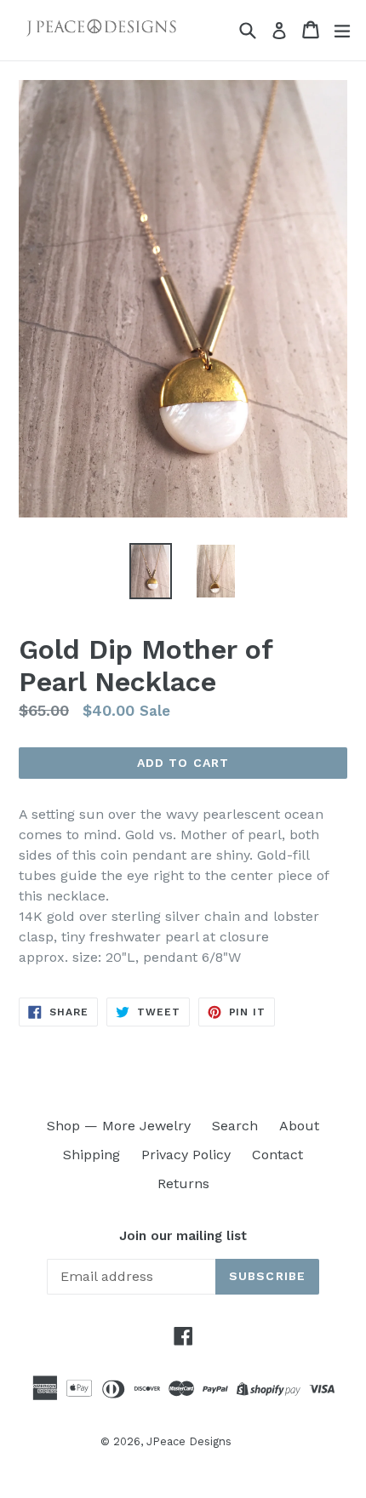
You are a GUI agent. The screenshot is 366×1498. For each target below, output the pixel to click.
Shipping (91, 1154)
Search (235, 1126)
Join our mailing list (183, 1236)
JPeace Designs (189, 1441)
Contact (277, 1154)
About (299, 1126)
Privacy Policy (186, 1154)
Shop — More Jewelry (119, 1126)
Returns (183, 1183)
